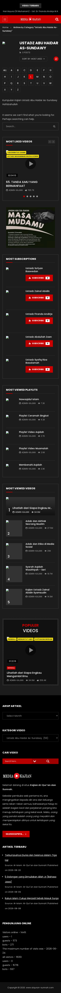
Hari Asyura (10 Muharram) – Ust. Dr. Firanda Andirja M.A (30, 11)
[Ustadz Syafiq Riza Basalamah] (14, 367)
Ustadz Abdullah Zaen (39, 336)
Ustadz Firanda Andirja (39, 314)
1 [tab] (24, 196)
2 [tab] (27, 196)
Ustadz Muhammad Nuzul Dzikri (22, 156)
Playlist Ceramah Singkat (34, 415)
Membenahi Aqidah (30, 464)
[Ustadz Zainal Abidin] (14, 298)
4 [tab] (34, 196)
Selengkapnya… (15, 834)
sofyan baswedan (43, 639)
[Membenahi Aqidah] (11, 469)
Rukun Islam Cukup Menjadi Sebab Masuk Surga (32, 898)
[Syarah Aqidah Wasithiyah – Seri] (14, 574)
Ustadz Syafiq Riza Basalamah (36, 361)
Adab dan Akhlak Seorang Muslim (36, 522)
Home (5, 27)
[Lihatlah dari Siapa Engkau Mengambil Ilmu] (30, 506)
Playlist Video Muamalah (33, 448)
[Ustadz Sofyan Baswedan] (14, 275)
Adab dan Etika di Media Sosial (40, 545)
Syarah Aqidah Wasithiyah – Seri (36, 568)
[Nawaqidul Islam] (11, 403)
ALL (5, 70)
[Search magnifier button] (48, 761)
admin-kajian (16, 190)
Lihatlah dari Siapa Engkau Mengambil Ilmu (24, 674)
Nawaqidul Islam (29, 399)
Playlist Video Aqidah (31, 432)
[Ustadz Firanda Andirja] (14, 321)
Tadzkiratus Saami (16, 152)
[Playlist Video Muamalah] (11, 452)
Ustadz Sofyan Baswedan (34, 270)
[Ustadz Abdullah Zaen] (14, 344)
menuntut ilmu (25, 639)
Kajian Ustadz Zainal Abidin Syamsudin (37, 591)
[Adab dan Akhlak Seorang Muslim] (14, 528)
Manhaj (12, 639)
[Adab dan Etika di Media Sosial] (14, 551)
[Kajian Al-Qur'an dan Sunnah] (30, 19)
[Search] (57, 19)
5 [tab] (37, 196)
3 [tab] (30, 196)
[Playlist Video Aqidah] (11, 436)
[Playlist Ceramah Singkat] (11, 420)
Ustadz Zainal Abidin (38, 291)
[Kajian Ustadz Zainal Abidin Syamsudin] (14, 597)
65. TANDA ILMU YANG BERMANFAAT (22, 184)
